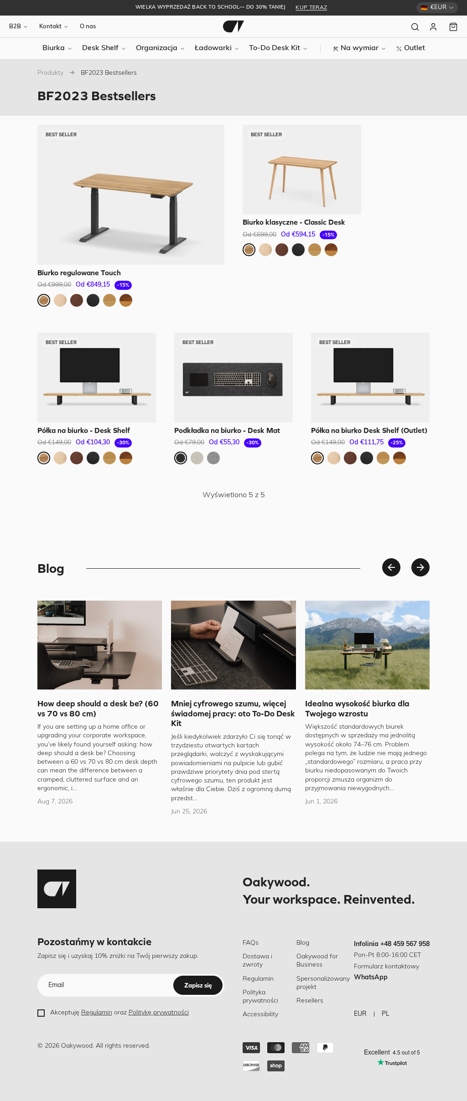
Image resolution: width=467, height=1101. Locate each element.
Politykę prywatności (159, 1012)
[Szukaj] (415, 26)
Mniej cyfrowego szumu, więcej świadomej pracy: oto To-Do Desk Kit (233, 713)
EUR (360, 1014)
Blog (302, 943)
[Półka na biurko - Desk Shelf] (96, 377)
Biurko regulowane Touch (79, 272)
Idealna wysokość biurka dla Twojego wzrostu (357, 708)
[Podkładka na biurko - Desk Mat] (233, 377)
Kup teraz (311, 7)
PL (385, 1014)
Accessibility (260, 1014)
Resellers (309, 1001)
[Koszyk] (453, 26)
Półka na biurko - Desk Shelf (83, 430)
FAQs (251, 943)
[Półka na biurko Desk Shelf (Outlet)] (370, 377)
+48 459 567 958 (405, 944)
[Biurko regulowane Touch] (130, 195)
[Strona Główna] (233, 26)
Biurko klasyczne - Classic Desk (294, 222)
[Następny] (420, 567)
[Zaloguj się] (434, 26)
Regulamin (96, 1012)
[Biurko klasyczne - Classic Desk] (302, 170)
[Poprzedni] (391, 567)
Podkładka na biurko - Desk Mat (227, 430)
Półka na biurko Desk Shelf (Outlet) (369, 430)
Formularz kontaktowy (386, 966)
